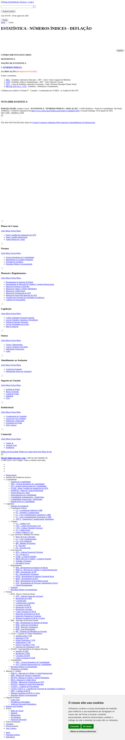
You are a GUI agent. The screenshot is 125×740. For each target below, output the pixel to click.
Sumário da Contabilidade (21, 482)
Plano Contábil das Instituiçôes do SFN (21, 235)
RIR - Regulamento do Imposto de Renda (32, 568)
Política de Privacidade (10, 452)
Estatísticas (10, 447)
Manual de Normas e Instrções (17, 286)
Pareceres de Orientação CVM (27, 647)
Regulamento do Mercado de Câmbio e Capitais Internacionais (30, 284)
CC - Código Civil (23, 524)
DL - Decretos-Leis (23, 548)
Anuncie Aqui (11, 445)
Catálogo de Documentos (15, 300)
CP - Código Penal (23, 530)
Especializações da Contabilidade (23, 495)
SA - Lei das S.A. (22, 554)
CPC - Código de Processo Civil (28, 526)
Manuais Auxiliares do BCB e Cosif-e (30, 618)
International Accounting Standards (19, 260)
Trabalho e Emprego (23, 561)
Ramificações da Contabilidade (23, 502)
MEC (8, 80)
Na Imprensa (16, 717)
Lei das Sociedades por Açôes (17, 324)
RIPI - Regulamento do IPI (26, 572)
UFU (8, 84)
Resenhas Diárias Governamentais (19, 264)
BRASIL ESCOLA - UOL (16, 86)
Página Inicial (11, 475)
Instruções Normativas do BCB (28, 614)
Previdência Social (23, 563)
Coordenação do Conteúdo (16, 416)
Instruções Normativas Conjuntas (28, 616)
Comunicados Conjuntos (25, 603)
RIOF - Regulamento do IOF (27, 579)
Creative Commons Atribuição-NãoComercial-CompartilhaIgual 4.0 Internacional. (63, 122)
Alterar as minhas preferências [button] (83, 731)
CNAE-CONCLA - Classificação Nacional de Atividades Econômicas (38, 689)
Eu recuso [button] (87, 726)
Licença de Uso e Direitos (16, 418)
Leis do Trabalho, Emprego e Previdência (22, 320)
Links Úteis (15, 700)
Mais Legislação (12, 326)
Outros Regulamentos (24, 585)
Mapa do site (47, 452)
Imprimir (120, 50)
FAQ (8, 398)
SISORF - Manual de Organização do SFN (27, 682)
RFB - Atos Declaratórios (25, 629)
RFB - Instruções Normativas (27, 625)
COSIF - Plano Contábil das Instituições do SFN (29, 488)
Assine (8, 11)
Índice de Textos (17, 711)
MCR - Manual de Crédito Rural (23, 680)
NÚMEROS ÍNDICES (12, 67)
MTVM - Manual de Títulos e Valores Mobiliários (30, 678)
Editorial (14, 713)
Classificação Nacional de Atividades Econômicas (25, 297)
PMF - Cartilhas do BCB (20, 691)
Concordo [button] (74, 726)
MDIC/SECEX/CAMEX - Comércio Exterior (33, 559)
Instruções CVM (22, 638)
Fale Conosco (11, 425)
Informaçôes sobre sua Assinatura (19, 371)
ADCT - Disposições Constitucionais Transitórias (35, 519)
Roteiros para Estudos (14, 706)
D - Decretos (21, 546)
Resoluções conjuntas (24, 609)
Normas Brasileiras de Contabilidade (20, 257)
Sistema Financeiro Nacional (17, 322)
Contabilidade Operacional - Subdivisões (26, 499)
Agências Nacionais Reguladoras (23, 704)
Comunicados (21, 601)
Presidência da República (20, 702)
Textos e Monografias (14, 345)
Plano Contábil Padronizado (16, 237)
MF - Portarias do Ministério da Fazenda (31, 631)
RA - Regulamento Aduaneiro (27, 574)
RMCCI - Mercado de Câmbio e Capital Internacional (36, 570)
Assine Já (9, 443)
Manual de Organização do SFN (18, 293)
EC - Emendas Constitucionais (27, 513)
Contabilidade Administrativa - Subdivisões (27, 497)
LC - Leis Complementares (26, 539)
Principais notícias (13, 735)
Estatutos (14, 587)
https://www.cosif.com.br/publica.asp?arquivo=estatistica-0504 (55, 111)
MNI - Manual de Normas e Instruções (26, 675)
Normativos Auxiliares (14, 262)
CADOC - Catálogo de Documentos (25, 686)
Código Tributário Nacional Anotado (20, 318)
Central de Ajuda (12, 394)
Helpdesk (9, 396)
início (3, 22)
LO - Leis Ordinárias (24, 541)
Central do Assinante (14, 369)
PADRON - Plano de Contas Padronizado (27, 491)
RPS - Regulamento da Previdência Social (32, 581)
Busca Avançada (12, 392)
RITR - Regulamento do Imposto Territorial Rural (35, 576)
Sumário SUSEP (22, 651)
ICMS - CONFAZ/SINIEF (26, 557)
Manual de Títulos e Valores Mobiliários (21, 289)
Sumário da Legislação (19, 506)
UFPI (8, 82)
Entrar (4, 20)
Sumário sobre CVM (24, 636)
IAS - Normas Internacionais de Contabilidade (28, 486)
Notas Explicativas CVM (25, 640)
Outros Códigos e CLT (24, 532)
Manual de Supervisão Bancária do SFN (21, 295)
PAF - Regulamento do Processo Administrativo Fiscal (37, 583)
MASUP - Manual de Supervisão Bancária (27, 684)
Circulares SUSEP (23, 656)
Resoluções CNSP (23, 653)
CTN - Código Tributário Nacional (29, 528)
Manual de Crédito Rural (15, 291)
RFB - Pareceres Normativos (27, 627)
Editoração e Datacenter (15, 421)
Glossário (10, 724)
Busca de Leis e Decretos (25, 537)
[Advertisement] (45, 41)
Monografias (16, 715)
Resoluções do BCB (23, 607)
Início (8, 732)
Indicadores (10, 737)
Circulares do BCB (23, 605)
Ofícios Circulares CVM (25, 645)
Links (8, 351)
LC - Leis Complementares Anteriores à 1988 (33, 515)
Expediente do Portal (14, 423)
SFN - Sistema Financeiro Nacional (29, 552)
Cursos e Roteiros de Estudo (17, 347)
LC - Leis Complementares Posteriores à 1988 (33, 517)
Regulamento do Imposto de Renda (19, 282)
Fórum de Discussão (18, 719)
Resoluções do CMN (24, 598)
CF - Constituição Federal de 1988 (29, 510)
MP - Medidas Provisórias (26, 543)
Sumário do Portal (13, 389)
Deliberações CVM (23, 642)
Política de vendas (26, 452)
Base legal (37, 452)
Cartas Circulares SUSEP (25, 658)
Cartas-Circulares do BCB (26, 612)
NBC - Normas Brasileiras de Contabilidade (28, 484)
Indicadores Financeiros (15, 349)
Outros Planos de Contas (15, 239)
